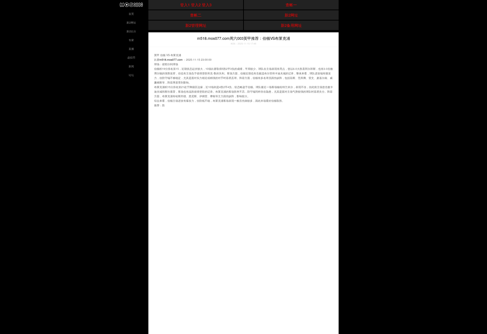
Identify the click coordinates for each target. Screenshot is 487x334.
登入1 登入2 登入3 (196, 4)
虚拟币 (131, 57)
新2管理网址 (195, 25)
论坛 (131, 75)
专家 (131, 40)
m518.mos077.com (171, 59)
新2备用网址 (291, 25)
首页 (131, 14)
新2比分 (131, 31)
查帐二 (195, 15)
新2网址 (131, 22)
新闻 (131, 66)
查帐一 (291, 4)
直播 (131, 49)
